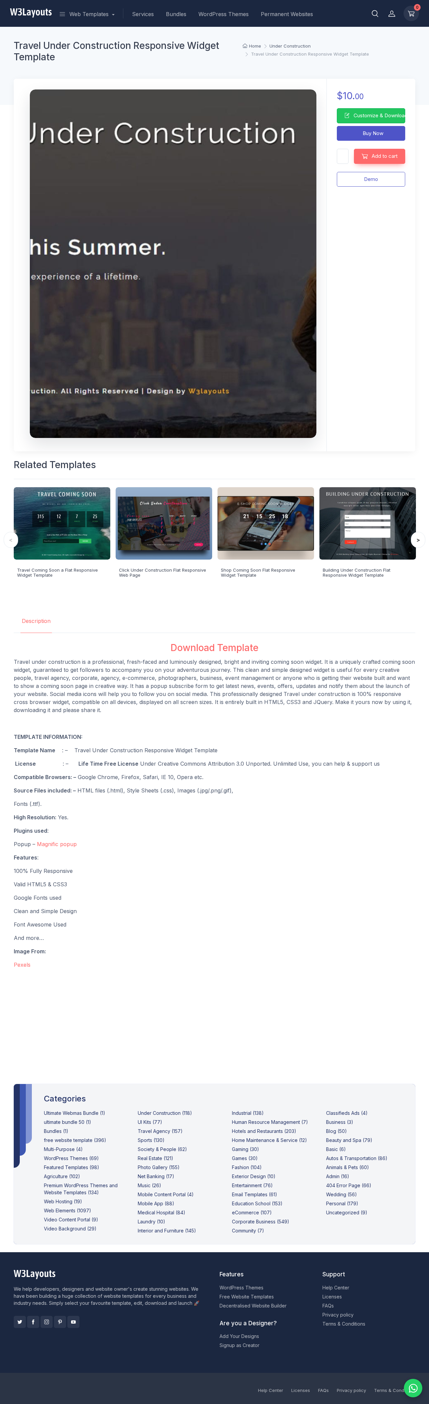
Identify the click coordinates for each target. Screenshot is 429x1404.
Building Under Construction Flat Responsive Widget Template (356, 572)
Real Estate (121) (155, 1158)
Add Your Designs (239, 1336)
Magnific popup (57, 844)
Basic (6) (336, 1149)
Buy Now (372, 133)
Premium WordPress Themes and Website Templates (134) (81, 1189)
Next (418, 540)
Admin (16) (337, 1176)
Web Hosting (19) (63, 1201)
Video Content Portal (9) (71, 1219)
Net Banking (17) (156, 1176)
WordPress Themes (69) (71, 1158)
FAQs (328, 1306)
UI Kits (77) (150, 1122)
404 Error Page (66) (348, 1185)
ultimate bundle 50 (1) (67, 1122)
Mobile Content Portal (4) (166, 1194)
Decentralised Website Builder (253, 1306)
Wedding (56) (341, 1194)
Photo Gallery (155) (159, 1167)
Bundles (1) (56, 1131)
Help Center (335, 1287)
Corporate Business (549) (260, 1221)
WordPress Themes (223, 14)
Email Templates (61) (254, 1194)
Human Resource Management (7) (270, 1122)
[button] (375, 13)
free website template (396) (75, 1140)
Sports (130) (151, 1140)
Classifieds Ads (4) (347, 1113)
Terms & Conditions (343, 1324)
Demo (371, 179)
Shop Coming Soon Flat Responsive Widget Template (258, 572)
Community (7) (248, 1230)
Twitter (20, 1322)
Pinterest (60, 1322)
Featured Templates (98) (71, 1167)
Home (255, 46)
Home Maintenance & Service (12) (269, 1140)
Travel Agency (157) (160, 1131)
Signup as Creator (239, 1345)
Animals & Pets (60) (347, 1167)
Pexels (22, 964)
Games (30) (245, 1158)
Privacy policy (338, 1315)
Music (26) (149, 1185)
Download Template (214, 647)
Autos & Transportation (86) (356, 1158)
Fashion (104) (247, 1167)
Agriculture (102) (62, 1176)
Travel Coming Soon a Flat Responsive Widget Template (57, 572)
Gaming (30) (245, 1149)
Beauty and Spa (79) (349, 1140)
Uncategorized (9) (346, 1212)
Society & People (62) (162, 1149)
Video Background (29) (70, 1228)
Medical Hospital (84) (161, 1212)
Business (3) (339, 1122)
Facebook (33, 1322)
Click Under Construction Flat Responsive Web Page (162, 572)
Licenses (332, 1296)
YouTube (73, 1322)
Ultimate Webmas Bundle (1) (74, 1113)
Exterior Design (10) (253, 1176)
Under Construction (290, 46)
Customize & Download (378, 115)
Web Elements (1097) (67, 1210)
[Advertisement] (215, 1021)
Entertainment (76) (252, 1185)
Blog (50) (336, 1131)
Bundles (176, 14)
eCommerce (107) (252, 1212)
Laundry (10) (151, 1221)
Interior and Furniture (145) (167, 1230)
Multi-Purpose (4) (63, 1149)
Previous (11, 540)
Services (143, 14)
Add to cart (383, 156)
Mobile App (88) (156, 1203)
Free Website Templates (247, 1296)
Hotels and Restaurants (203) (264, 1131)
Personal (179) (342, 1203)
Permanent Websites (287, 14)
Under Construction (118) (165, 1113)
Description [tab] (36, 621)
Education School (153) (257, 1203)
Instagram (47, 1322)
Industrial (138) (248, 1113)
